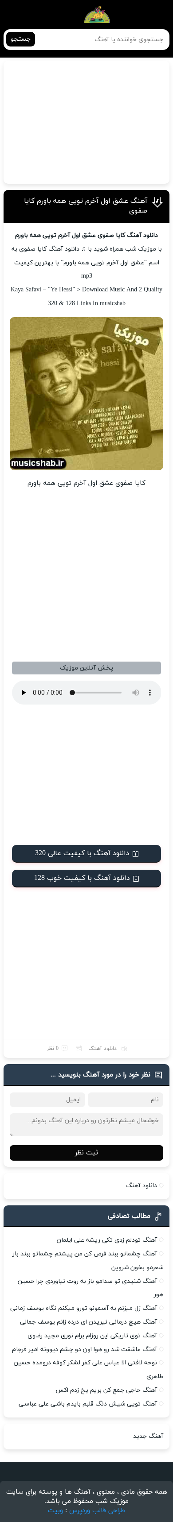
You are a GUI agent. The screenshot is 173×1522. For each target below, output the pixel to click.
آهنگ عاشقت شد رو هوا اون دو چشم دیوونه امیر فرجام (84, 1349)
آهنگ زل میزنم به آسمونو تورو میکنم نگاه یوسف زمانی (83, 1308)
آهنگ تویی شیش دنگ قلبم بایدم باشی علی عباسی (88, 1404)
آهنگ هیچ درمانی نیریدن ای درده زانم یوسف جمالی (88, 1322)
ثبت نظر (86, 1153)
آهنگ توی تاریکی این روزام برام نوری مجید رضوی (92, 1336)
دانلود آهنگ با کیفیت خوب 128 (82, 878)
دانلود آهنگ (102, 1048)
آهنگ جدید (148, 1436)
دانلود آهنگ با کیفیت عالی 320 (82, 853)
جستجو (21, 39)
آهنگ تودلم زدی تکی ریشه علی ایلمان (107, 1240)
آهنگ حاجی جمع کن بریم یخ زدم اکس (106, 1390)
